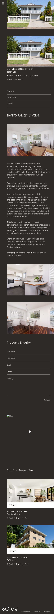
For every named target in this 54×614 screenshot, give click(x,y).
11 (29, 26)
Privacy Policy (25, 612)
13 (33, 26)
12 (31, 26)
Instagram (47, 612)
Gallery (10, 104)
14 (35, 26)
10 (28, 26)
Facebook (37, 612)
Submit (47, 400)
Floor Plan (11, 97)
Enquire (10, 91)
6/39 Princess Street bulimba (17, 559)
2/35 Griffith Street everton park (17, 512)
